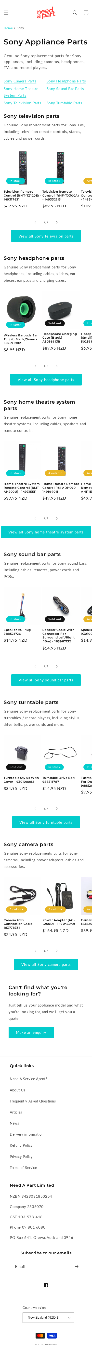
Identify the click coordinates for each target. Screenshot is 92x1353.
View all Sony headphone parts (46, 379)
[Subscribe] (76, 1266)
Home (8, 28)
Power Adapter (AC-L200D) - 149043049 (58, 922)
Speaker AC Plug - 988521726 (18, 632)
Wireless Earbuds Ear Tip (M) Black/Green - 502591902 (21, 339)
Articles (16, 1112)
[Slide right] (57, 222)
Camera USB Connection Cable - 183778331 (19, 923)
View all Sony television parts (46, 236)
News (14, 1123)
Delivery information (27, 1134)
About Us (17, 1090)
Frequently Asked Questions (33, 1101)
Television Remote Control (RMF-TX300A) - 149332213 (60, 195)
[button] (6, 12)
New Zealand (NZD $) (44, 1317)
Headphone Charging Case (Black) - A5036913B (59, 337)
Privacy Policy (21, 1156)
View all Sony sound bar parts (46, 680)
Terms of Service (23, 1168)
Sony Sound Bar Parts (65, 88)
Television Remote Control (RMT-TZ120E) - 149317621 (22, 195)
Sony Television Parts (22, 103)
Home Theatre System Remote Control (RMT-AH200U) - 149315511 (22, 487)
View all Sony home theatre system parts (46, 532)
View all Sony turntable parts (46, 822)
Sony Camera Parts (20, 81)
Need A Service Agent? (28, 1079)
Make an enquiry (31, 1032)
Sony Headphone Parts (66, 81)
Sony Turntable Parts (64, 103)
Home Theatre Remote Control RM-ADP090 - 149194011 (60, 487)
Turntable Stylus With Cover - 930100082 (21, 779)
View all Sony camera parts (46, 964)
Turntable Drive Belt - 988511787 (59, 779)
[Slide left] (35, 222)
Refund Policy (21, 1145)
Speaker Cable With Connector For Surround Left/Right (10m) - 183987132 (58, 635)
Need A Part (51, 1344)
